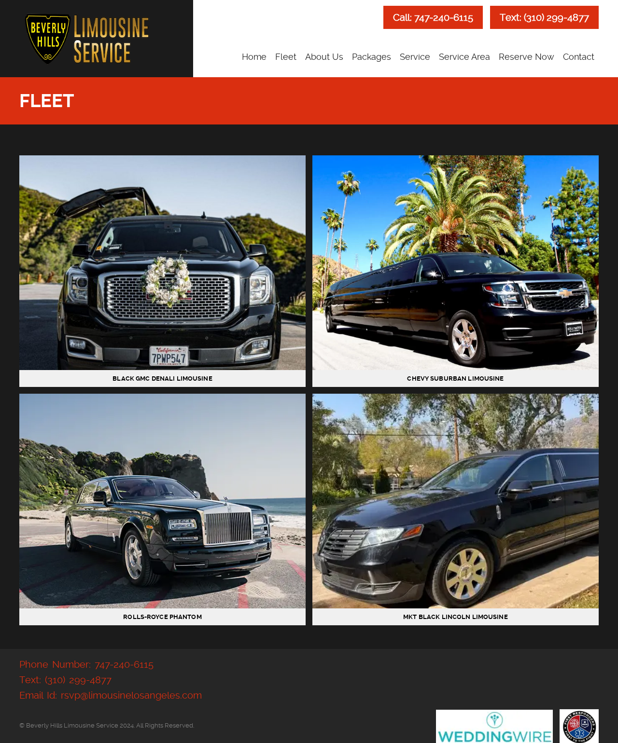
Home (254, 57)
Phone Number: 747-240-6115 (86, 664)
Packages (371, 57)
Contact (578, 57)
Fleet (285, 57)
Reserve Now (526, 57)
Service (415, 57)
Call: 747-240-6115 (433, 17)
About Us (324, 57)
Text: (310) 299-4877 (544, 17)
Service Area (464, 57)
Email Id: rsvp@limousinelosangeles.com (110, 695)
